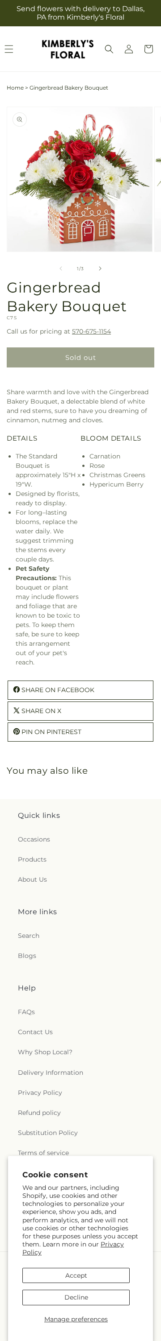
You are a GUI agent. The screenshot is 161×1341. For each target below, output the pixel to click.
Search (28, 936)
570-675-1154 (91, 331)
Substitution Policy (48, 1133)
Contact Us (35, 1032)
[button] (109, 49)
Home (15, 87)
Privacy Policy (40, 1093)
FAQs (26, 1012)
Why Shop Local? (45, 1052)
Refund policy (39, 1113)
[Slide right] (100, 268)
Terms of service (43, 1153)
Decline (76, 1297)
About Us (32, 879)
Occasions (34, 839)
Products (32, 859)
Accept (76, 1275)
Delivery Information (50, 1073)
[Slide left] (61, 268)
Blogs (27, 956)
